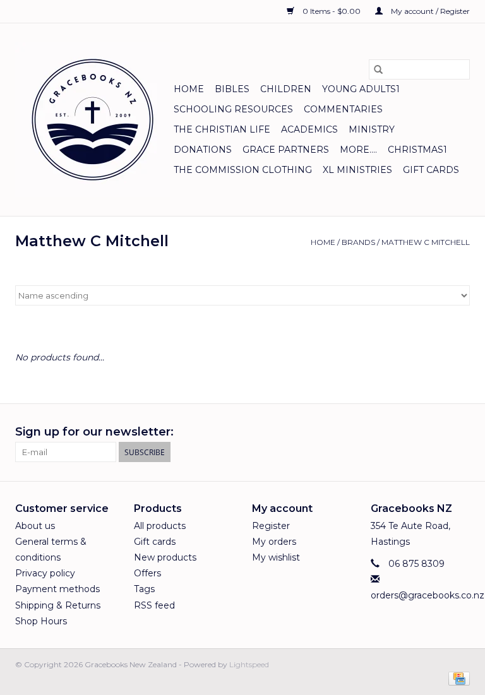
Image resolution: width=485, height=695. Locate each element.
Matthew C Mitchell (425, 242)
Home (189, 89)
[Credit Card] (457, 677)
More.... (358, 149)
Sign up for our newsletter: (94, 432)
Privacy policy (45, 573)
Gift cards (431, 169)
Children (285, 89)
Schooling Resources (233, 109)
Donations (203, 149)
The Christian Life (222, 129)
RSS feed (154, 605)
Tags (144, 589)
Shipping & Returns (57, 605)
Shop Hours (41, 621)
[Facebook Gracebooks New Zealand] (437, 432)
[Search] (378, 69)
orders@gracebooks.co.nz (427, 595)
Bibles (232, 89)
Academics (309, 129)
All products (160, 526)
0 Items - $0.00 (331, 11)
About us (35, 526)
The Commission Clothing (243, 169)
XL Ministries (357, 169)
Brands (358, 242)
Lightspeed (249, 664)
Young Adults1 (361, 89)
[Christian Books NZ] (92, 119)
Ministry (372, 129)
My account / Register (429, 11)
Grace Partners (285, 149)
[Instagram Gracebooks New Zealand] (460, 432)
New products (165, 557)
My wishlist (276, 557)
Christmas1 (417, 149)
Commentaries (343, 109)
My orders (274, 541)
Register (271, 526)
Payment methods (57, 589)
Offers (147, 573)
